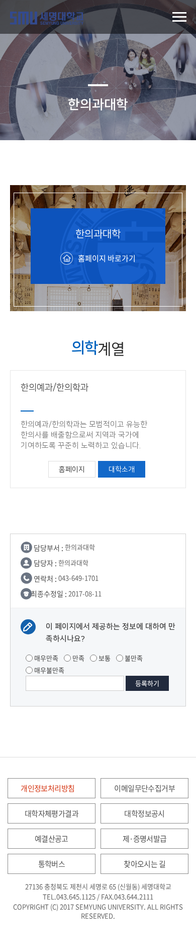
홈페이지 (72, 469)
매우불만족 (48, 670)
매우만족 (45, 658)
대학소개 (122, 469)
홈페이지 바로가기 (107, 258)
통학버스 (51, 863)
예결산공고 (51, 838)
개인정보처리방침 (47, 788)
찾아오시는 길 (144, 863)
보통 (104, 658)
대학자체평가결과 (51, 813)
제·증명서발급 (145, 838)
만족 (77, 658)
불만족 (133, 658)
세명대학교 (46, 18)
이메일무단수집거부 (144, 788)
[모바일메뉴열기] (179, 17)
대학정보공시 (144, 813)
